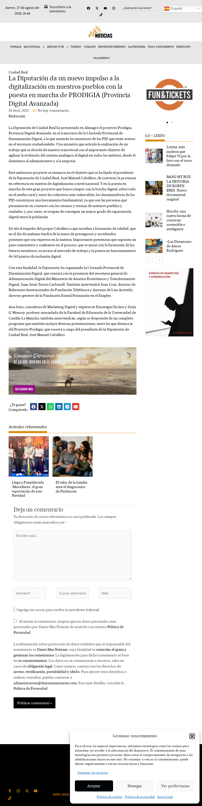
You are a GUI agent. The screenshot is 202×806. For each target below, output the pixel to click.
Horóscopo (183, 46)
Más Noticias (32, 46)
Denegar (135, 786)
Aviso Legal (165, 797)
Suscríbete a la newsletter (60, 9)
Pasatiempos (102, 58)
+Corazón (89, 46)
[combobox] (147, 8)
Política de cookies (109, 797)
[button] (192, 736)
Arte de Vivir (55, 46)
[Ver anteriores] (148, 260)
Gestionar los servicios (92, 772)
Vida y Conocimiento (161, 46)
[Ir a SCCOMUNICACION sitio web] (169, 302)
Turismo (75, 46)
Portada (15, 46)
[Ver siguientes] (159, 260)
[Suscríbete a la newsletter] (46, 6)
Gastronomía (136, 46)
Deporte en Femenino (112, 46)
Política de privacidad (140, 797)
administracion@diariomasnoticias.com (45, 683)
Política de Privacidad (31, 688)
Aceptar (94, 786)
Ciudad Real (18, 72)
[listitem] (169, 156)
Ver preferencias (175, 786)
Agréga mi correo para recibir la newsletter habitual (58, 610)
